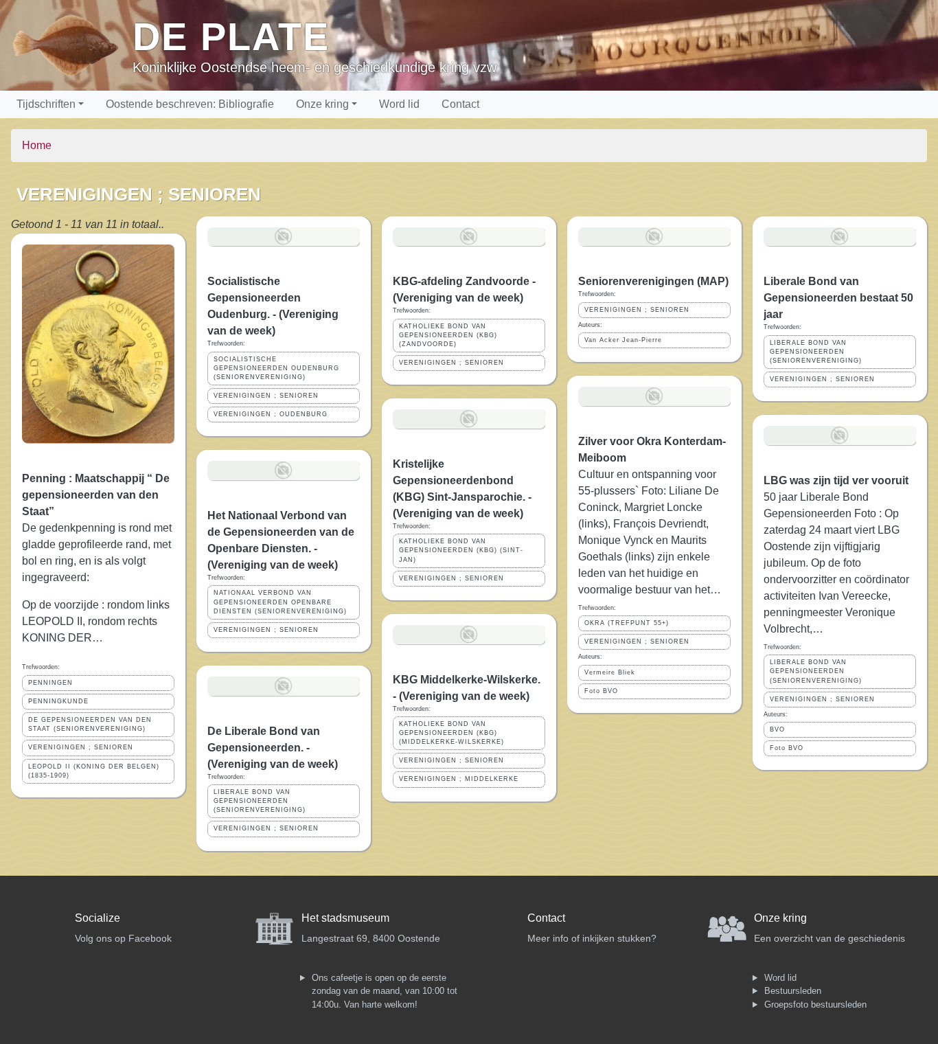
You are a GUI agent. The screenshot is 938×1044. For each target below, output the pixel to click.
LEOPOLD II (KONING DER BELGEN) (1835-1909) (93, 771)
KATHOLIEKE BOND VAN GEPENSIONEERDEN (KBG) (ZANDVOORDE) (448, 335)
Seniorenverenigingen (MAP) (653, 281)
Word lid (399, 104)
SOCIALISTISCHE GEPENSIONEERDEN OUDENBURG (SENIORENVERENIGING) (276, 368)
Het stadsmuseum (345, 918)
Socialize (97, 918)
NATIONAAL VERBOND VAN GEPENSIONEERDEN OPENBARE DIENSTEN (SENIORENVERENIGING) (280, 601)
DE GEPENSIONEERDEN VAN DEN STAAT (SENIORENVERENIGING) (90, 724)
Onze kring (322, 104)
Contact (460, 104)
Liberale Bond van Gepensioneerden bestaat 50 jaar (838, 297)
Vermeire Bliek (609, 672)
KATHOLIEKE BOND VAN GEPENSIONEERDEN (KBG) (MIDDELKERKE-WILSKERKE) (451, 732)
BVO (777, 729)
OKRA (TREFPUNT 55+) (626, 623)
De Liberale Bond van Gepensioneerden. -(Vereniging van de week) (272, 747)
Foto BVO (601, 691)
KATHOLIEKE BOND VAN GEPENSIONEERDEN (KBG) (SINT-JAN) (461, 550)
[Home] (72, 45)
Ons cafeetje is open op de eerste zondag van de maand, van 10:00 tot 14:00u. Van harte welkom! (384, 991)
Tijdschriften (46, 104)
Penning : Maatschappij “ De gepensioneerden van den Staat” (96, 495)
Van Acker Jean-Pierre (623, 340)
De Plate (231, 36)
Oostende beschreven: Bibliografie (190, 104)
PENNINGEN (50, 682)
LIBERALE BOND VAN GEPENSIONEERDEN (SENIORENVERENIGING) (260, 800)
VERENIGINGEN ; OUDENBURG (271, 414)
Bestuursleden (792, 991)
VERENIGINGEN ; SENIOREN (80, 747)
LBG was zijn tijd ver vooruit (836, 480)
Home (37, 145)
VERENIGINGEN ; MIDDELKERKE (458, 778)
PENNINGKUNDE (58, 701)
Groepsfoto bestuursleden (815, 1004)
